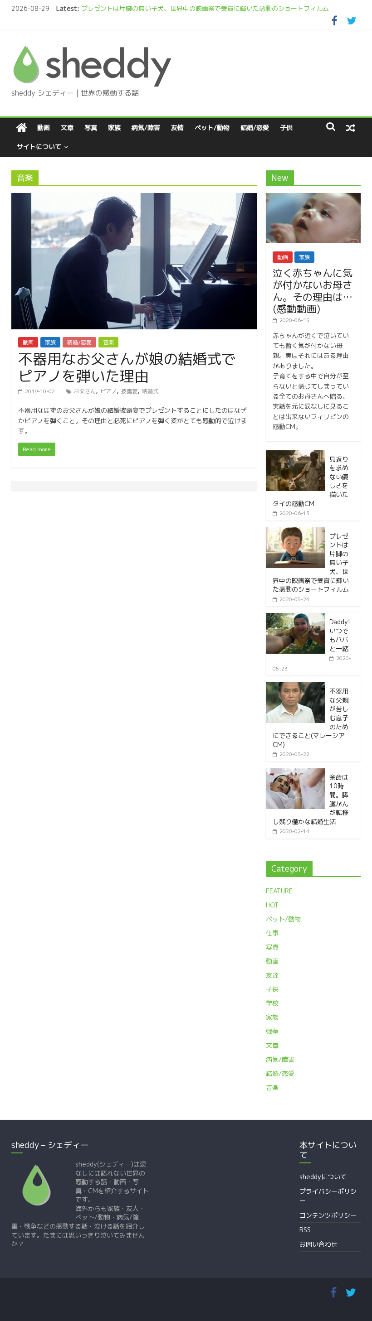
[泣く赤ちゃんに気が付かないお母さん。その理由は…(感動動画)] (313, 197)
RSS (305, 1229)
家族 (114, 127)
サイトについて (39, 146)
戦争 (272, 1031)
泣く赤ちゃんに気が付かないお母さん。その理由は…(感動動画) (312, 291)
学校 (272, 1003)
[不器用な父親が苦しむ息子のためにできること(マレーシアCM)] (295, 687)
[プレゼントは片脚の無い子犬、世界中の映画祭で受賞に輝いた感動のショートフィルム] (295, 532)
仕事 (272, 933)
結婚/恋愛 (254, 127)
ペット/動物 (212, 127)
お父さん (85, 391)
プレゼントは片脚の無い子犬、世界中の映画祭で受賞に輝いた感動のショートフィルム (205, 8)
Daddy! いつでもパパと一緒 (339, 635)
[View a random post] (351, 127)
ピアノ (108, 391)
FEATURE (279, 891)
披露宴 (129, 391)
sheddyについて (323, 1176)
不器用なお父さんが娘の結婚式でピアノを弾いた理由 (127, 367)
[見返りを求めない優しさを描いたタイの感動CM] (295, 455)
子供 (286, 127)
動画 (43, 127)
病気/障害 (146, 127)
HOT (272, 905)
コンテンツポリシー (328, 1215)
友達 (272, 975)
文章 (67, 127)
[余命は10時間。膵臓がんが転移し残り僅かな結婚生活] (295, 773)
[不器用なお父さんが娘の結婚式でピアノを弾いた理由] (134, 198)
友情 (177, 127)
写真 (90, 127)
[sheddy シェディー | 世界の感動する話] (21, 127)
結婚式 (150, 391)
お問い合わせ (318, 1244)
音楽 (108, 342)
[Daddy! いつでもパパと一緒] (295, 617)
